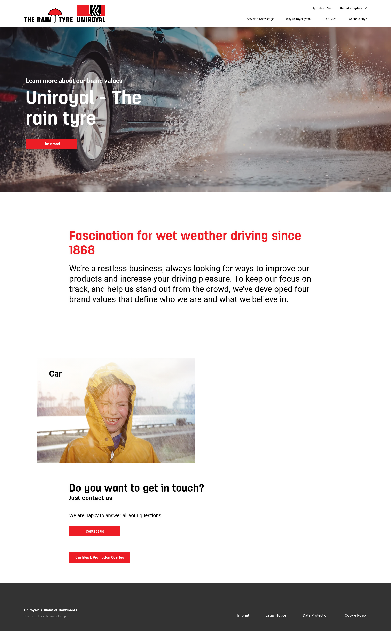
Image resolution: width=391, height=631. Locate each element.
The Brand (51, 144)
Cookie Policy (356, 615)
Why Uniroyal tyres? (298, 19)
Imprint (243, 615)
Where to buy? (358, 19)
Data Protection (315, 615)
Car (329, 8)
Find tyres (329, 19)
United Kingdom (351, 8)
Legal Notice (276, 615)
